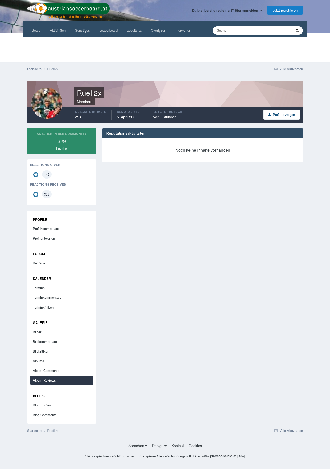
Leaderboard (108, 30)
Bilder (37, 331)
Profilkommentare (46, 228)
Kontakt (177, 445)
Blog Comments (45, 414)
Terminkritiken (43, 307)
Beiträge (39, 263)
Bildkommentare (45, 341)
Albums (38, 360)
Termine (39, 287)
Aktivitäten (58, 30)
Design (158, 445)
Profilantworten (44, 238)
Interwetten (183, 30)
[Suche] (297, 30)
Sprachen (136, 445)
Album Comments (46, 370)
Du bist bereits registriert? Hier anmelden (226, 10)
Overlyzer (158, 30)
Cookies (195, 445)
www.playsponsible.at (219, 455)
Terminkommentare (47, 297)
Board (36, 30)
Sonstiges (82, 30)
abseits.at (134, 30)
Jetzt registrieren (285, 10)
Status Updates (274, 30)
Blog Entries (42, 404)
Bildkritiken (41, 351)
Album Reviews (44, 380)
